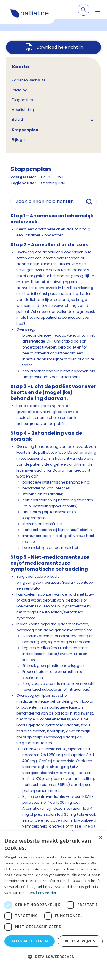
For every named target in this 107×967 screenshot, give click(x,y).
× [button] (100, 838)
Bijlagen (19, 139)
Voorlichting (23, 109)
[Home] (29, 14)
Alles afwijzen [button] (80, 941)
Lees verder (46, 892)
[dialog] (53, 899)
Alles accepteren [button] (29, 941)
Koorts (20, 66)
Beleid (17, 119)
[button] (53, 956)
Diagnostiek (22, 99)
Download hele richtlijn (60, 47)
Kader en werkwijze (28, 80)
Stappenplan (25, 129)
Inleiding (20, 89)
